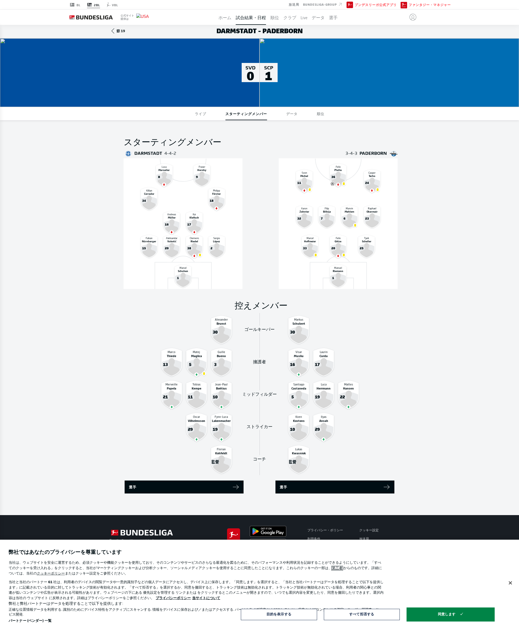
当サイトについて (206, 598)
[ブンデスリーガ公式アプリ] (350, 4)
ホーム (224, 17)
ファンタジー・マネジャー (430, 5)
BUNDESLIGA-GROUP (320, 4)
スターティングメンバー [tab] (246, 113)
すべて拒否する (361, 614)
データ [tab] (292, 113)
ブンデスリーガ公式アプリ (376, 5)
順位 (274, 17)
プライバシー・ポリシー (325, 530)
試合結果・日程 (251, 17)
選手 (333, 17)
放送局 (294, 4)
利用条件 (313, 539)
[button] (410, 17)
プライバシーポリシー (173, 598)
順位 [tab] (320, 113)
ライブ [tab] (200, 113)
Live (304, 17)
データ (318, 17)
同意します (447, 614)
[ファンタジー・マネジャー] (404, 4)
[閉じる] (510, 583)
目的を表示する (279, 614)
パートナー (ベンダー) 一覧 (30, 621)
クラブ (289, 17)
